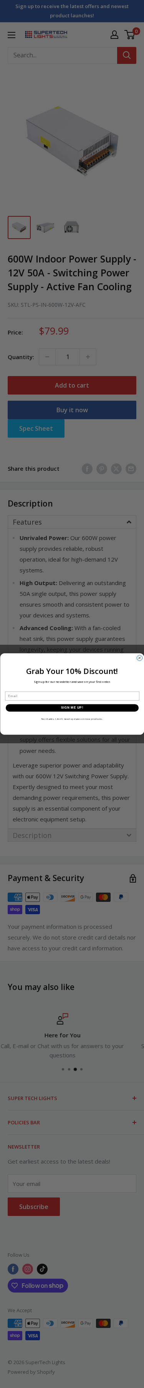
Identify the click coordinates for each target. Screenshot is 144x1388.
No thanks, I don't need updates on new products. (72, 718)
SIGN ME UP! (72, 707)
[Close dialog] (139, 658)
